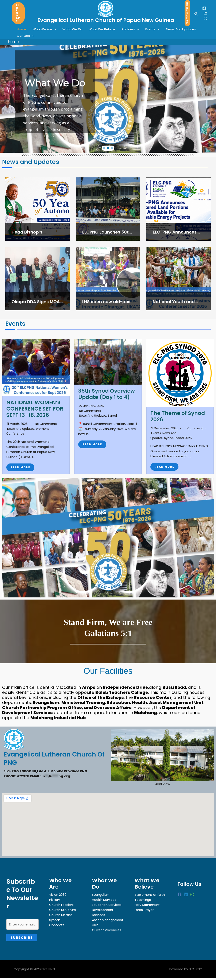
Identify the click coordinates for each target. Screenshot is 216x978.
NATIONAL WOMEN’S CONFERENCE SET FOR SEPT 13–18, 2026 (34, 409)
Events (150, 29)
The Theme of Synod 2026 (177, 416)
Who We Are (42, 29)
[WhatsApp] (205, 18)
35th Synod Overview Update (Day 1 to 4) (106, 394)
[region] (108, 76)
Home (21, 29)
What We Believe (102, 29)
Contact (23, 35)
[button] (18, 13)
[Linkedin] (205, 13)
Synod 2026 (183, 438)
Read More (20, 467)
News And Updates (181, 29)
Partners (128, 29)
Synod (112, 415)
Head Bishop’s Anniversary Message (35, 235)
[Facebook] (204, 8)
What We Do (72, 29)
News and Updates (20, 429)
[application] (54, 29)
